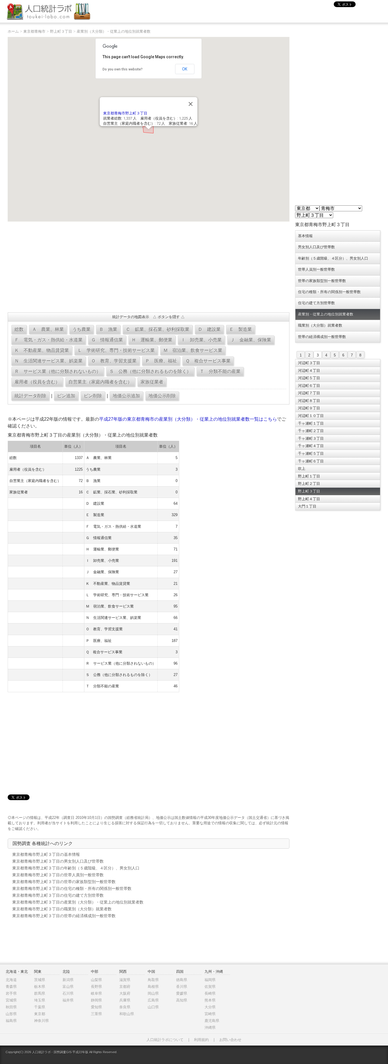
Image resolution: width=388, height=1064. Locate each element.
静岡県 (96, 1000)
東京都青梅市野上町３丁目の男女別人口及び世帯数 (58, 861)
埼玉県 (39, 1000)
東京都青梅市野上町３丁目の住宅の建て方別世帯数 (58, 895)
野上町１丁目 (309, 476)
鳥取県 (153, 980)
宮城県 (11, 1000)
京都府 (124, 986)
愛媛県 (181, 993)
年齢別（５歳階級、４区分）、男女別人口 (333, 258)
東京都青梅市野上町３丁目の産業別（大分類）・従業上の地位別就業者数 (77, 902)
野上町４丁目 (309, 499)
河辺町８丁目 (309, 401)
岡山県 (153, 993)
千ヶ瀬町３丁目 (311, 438)
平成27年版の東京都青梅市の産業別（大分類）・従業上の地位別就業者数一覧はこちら (188, 419)
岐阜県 (96, 993)
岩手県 (11, 993)
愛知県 (96, 1007)
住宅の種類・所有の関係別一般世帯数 (329, 292)
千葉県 (39, 1007)
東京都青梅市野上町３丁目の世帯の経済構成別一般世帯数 (64, 915)
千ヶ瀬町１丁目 (311, 423)
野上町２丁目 (309, 483)
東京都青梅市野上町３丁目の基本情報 (46, 854)
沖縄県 (210, 1027)
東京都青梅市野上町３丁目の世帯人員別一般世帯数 (58, 875)
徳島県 (181, 980)
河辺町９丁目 (309, 408)
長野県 (96, 986)
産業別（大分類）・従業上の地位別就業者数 (114, 31)
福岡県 (210, 980)
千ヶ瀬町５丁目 (311, 453)
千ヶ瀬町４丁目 (311, 446)
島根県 (153, 986)
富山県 (68, 986)
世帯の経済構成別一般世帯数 (322, 337)
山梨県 (96, 980)
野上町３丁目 (61, 31)
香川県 (181, 986)
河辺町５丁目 (309, 378)
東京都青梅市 (34, 31)
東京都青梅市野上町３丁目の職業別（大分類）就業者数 (62, 909)
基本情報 (305, 236)
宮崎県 (210, 1014)
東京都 (39, 1014)
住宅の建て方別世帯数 (316, 303)
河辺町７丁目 (309, 393)
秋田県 (11, 1007)
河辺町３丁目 (309, 363)
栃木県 (39, 986)
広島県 (153, 1000)
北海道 (11, 980)
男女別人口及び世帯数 (316, 247)
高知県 (181, 1000)
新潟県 (68, 980)
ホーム (13, 31)
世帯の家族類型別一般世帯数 (322, 281)
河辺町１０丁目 (311, 416)
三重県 (96, 1014)
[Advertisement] (148, 267)
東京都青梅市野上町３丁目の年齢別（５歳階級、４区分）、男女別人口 (75, 868)
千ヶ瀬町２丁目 (311, 431)
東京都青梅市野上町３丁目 (125, 113)
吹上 (301, 468)
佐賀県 (210, 986)
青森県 (11, 986)
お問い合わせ (230, 1040)
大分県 (210, 1007)
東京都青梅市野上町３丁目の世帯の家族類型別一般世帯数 (64, 881)
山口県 (153, 1007)
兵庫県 (124, 1000)
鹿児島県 (212, 1021)
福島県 (11, 1021)
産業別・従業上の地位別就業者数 (325, 314)
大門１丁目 (307, 506)
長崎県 (210, 993)
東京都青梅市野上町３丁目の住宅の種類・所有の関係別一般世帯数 (72, 888)
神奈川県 (41, 1021)
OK (184, 69)
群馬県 (39, 993)
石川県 (68, 993)
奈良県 (124, 1007)
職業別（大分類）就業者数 (320, 325)
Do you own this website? (123, 69)
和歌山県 (126, 1014)
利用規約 (201, 1040)
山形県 (11, 1014)
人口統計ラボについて (165, 1040)
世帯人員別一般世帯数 (316, 269)
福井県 (68, 1000)
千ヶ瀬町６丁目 (311, 461)
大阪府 (124, 993)
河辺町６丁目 (309, 385)
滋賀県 (124, 980)
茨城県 (39, 980)
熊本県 (210, 1000)
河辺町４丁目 (309, 370)
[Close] (190, 104)
